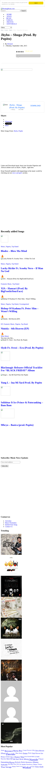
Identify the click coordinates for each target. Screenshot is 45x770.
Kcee (26, 756)
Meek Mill (9, 759)
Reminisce (29, 762)
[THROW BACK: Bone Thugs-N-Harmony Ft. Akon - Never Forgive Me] (11, 619)
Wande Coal (19, 766)
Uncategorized (24, 304)
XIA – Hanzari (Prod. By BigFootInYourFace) (14, 290)
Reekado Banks (20, 762)
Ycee (33, 766)
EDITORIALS (12, 24)
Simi (20, 764)
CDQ (33, 750)
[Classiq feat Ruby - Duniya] (11, 681)
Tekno (35, 764)
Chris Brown (39, 751)
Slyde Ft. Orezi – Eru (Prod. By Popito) (22, 347)
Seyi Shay (10, 764)
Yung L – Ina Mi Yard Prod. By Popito (21, 382)
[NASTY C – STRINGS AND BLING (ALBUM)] (11, 535)
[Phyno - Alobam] (11, 702)
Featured (4, 284)
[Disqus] (22, 202)
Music (3, 246)
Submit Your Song (11, 525)
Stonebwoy (29, 764)
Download (36, 106)
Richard (10, 44)
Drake (25, 753)
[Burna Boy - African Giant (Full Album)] (11, 598)
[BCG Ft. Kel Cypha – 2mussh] (11, 660)
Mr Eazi (16, 759)
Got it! (36, 3)
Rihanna (35, 762)
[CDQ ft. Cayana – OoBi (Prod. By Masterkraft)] (11, 556)
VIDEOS (9, 20)
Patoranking (5, 762)
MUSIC (9, 18)
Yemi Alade (39, 767)
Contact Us (8, 526)
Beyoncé (9, 751)
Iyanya (8, 757)
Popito (21, 131)
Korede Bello (31, 756)
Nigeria (10, 30)
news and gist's (17, 173)
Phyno (12, 762)
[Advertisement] (18, 148)
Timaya (40, 764)
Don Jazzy (19, 753)
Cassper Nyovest (27, 750)
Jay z (12, 757)
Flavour (37, 753)
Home (2, 30)
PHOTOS (10, 22)
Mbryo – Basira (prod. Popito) (17, 425)
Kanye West (19, 757)
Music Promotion (10, 523)
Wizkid (26, 767)
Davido (10, 754)
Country (6, 30)
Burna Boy (17, 751)
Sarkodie (4, 765)
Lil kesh (37, 756)
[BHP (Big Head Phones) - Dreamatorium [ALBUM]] (11, 723)
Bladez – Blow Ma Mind (14, 251)
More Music (5, 336)
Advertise (8, 521)
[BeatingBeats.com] (8, 9)
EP (2, 324)
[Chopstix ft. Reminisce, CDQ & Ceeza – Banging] (11, 577)
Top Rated (15, 246)
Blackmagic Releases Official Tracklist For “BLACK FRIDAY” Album (21, 369)
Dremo (30, 753)
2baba (2, 750)
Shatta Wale (16, 764)
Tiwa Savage (6, 767)
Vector (14, 766)
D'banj (3, 753)
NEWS (9, 16)
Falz (33, 753)
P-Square (41, 759)
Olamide (33, 759)
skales (24, 764)
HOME (9, 14)
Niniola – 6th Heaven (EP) (15, 328)
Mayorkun (3, 759)
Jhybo (16, 131)
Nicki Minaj (23, 759)
